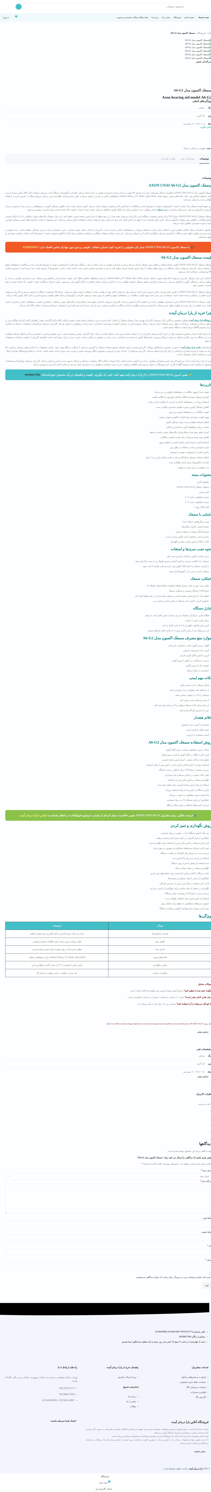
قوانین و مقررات (198, 1392)
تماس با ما (131, 1401)
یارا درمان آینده (196, 1468)
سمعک (186, 148)
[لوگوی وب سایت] (201, 6)
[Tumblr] (5, 1355)
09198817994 (32, 374)
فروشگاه (201, 33)
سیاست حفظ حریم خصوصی (193, 1382)
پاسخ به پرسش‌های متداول (193, 1377)
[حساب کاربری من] (5, 7)
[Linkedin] (15, 1355)
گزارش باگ (200, 1397)
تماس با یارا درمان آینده (33, 815)
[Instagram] (33, 1355)
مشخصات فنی (187, 158)
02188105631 (30, 247)
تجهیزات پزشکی (198, 148)
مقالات (133, 1406)
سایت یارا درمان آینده (191, 347)
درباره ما (132, 1396)
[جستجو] (19, 7)
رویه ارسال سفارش (127, 1377)
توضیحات (204, 158)
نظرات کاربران (168, 158)
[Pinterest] (24, 1355)
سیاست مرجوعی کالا (196, 1387)
